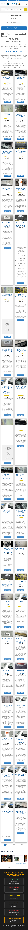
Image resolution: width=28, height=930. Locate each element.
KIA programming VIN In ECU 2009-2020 (7, 427)
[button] (2, 3)
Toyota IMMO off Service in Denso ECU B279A (21, 151)
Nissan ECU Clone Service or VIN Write (20, 602)
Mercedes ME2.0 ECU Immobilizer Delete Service (21, 583)
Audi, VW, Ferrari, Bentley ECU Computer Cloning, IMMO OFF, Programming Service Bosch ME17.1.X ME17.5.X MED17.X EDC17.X (7, 390)
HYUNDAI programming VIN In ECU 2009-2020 (7, 295)
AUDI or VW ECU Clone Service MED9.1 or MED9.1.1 (7, 672)
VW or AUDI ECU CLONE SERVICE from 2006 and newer (7, 188)
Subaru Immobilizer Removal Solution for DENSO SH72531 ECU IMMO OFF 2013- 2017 (7, 583)
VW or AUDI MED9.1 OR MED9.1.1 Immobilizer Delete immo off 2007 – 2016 (21, 476)
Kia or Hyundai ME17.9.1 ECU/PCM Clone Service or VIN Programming (7, 512)
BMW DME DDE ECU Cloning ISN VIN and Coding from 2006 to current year (20, 811)
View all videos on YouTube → (21, 863)
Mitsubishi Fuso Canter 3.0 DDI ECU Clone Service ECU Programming (21, 740)
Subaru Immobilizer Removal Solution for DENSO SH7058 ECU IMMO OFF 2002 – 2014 (21, 224)
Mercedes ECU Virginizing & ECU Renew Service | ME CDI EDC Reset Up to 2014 (20, 296)
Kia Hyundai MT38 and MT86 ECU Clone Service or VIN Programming (7, 224)
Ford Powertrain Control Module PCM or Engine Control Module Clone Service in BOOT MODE (7, 550)
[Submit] (25, 9)
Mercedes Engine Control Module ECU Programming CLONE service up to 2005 (21, 79)
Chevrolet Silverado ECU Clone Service (20, 775)
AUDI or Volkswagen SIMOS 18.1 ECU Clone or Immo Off (7, 740)
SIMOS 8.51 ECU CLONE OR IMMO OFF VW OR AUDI (7, 640)
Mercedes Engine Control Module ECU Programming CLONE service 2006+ (21, 114)
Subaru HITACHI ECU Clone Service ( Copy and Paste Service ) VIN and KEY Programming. (21, 188)
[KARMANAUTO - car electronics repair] (15, 3)
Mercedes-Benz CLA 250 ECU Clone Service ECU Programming (7, 775)
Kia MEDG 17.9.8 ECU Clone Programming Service (7, 705)
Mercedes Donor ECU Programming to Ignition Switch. (21, 387)
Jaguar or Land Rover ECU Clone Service (21, 704)
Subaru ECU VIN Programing (7, 113)
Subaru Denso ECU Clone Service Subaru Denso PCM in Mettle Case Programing (7, 476)
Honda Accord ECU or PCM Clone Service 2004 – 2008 (7, 811)
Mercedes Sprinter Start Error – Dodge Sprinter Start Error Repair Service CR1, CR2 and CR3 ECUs (7, 152)
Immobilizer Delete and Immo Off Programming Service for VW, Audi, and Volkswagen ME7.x (7, 349)
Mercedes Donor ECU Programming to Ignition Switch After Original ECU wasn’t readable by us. (21, 513)
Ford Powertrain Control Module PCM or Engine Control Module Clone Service (20, 349)
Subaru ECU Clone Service (7, 78)
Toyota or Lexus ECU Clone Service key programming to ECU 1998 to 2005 (21, 640)
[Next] (23, 845)
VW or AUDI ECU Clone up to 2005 (21, 427)
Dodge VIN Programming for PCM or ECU (7, 603)
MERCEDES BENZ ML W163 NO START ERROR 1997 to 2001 (20, 672)
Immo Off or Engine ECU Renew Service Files (20, 549)
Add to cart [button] (7, 101)
